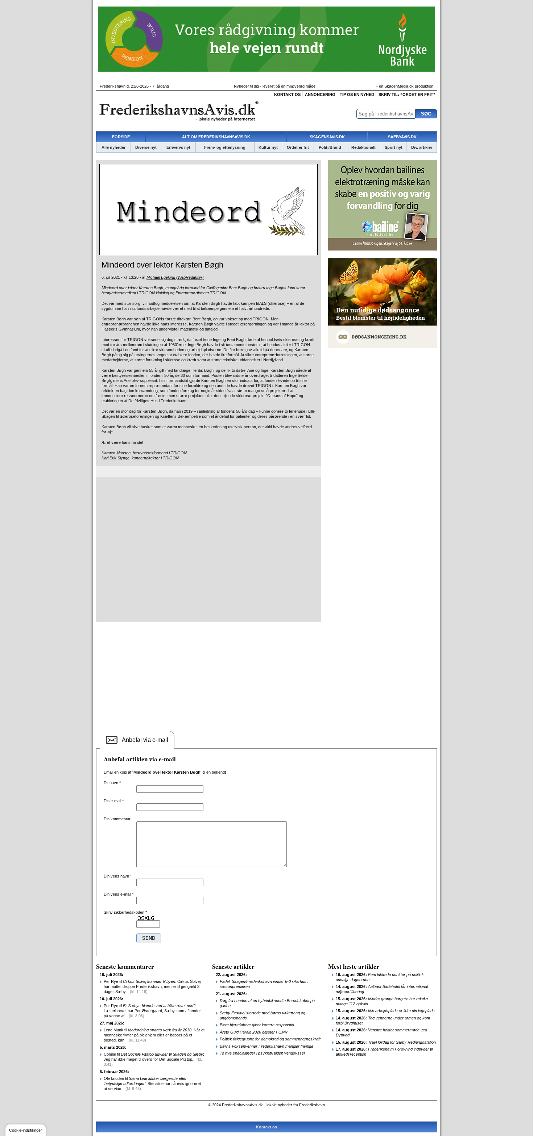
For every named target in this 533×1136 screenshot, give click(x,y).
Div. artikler (421, 147)
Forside (121, 137)
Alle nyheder (113, 147)
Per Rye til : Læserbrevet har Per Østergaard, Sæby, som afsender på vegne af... (152, 1011)
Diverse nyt (146, 147)
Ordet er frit (298, 147)
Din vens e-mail (118, 894)
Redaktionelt (363, 147)
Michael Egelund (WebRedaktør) (175, 277)
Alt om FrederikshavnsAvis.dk (216, 137)
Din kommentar (117, 819)
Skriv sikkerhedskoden (125, 912)
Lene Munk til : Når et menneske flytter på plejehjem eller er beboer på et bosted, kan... (154, 1035)
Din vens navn (118, 876)
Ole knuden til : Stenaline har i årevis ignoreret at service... (152, 1083)
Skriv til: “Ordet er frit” (407, 94)
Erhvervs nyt (178, 147)
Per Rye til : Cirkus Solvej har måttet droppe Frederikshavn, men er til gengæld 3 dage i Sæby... (152, 986)
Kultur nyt (268, 147)
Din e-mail (114, 801)
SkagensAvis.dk (327, 137)
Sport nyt (393, 147)
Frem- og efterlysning (224, 147)
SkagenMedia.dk (399, 86)
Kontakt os (287, 94)
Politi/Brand (330, 147)
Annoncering (320, 94)
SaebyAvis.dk (402, 137)
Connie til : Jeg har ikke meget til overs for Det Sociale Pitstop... (154, 1059)
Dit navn (112, 783)
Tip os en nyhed (357, 94)
